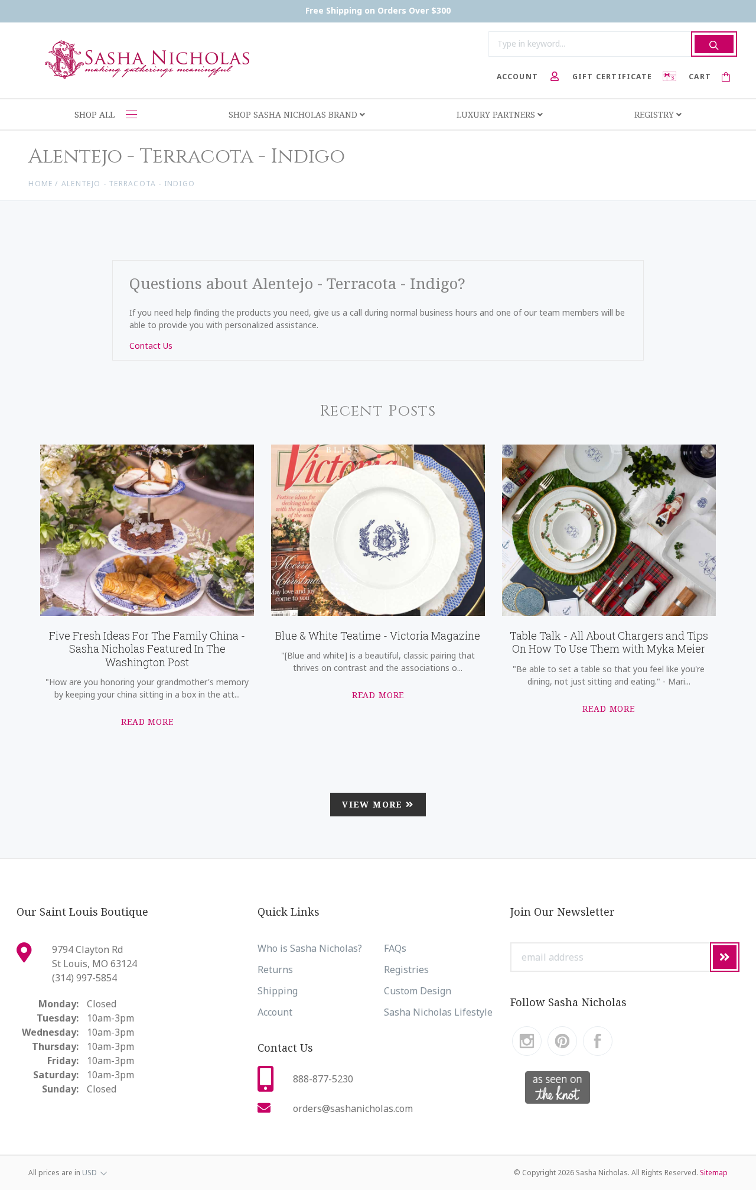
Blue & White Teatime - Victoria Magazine (377, 635)
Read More (147, 721)
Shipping (278, 990)
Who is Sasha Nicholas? (310, 948)
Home (40, 184)
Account (275, 1012)
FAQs (395, 948)
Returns (275, 969)
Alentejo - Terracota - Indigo (128, 184)
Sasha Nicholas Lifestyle (438, 1012)
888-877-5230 (323, 1078)
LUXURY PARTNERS (497, 114)
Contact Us (150, 345)
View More (374, 804)
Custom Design (417, 990)
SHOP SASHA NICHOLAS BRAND (294, 114)
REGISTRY (655, 114)
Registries (406, 969)
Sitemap (714, 1173)
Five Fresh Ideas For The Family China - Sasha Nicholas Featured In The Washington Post (147, 648)
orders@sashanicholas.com (353, 1108)
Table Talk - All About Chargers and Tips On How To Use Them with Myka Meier (609, 642)
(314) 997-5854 (84, 977)
